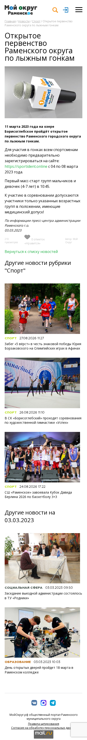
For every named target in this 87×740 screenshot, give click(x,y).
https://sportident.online (26, 166)
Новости (24, 21)
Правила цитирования (43, 724)
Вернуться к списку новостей (31, 251)
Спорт (36, 21)
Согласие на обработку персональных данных (43, 728)
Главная (10, 21)
